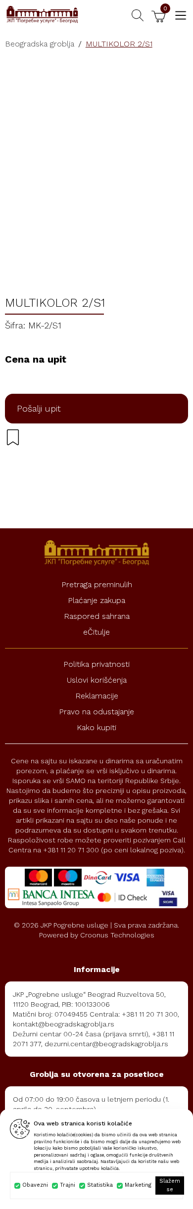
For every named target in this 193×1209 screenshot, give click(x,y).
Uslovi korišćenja (97, 680)
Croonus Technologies (117, 935)
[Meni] (180, 15)
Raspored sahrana (97, 616)
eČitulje (96, 632)
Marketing (138, 1185)
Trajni (67, 1185)
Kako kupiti (96, 727)
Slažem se (169, 1185)
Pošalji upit (39, 408)
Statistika (100, 1185)
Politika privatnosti (96, 664)
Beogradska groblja (39, 43)
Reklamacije (96, 695)
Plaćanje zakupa (96, 600)
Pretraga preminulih (96, 584)
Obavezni (35, 1185)
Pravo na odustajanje (96, 711)
